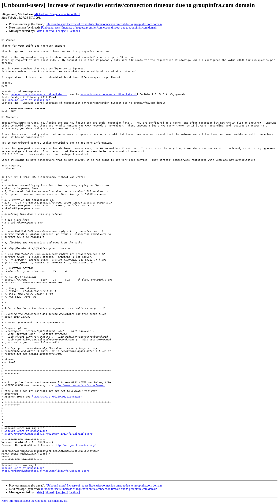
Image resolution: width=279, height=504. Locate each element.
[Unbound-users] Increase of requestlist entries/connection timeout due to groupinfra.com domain (104, 24)
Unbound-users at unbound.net (26, 430)
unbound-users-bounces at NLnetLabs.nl (39, 94)
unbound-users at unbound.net (29, 100)
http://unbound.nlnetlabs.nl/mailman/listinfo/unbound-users (49, 433)
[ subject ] (62, 31)
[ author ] (74, 31)
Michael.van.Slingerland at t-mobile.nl (57, 14)
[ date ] (39, 31)
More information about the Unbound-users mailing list (34, 500)
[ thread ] (50, 31)
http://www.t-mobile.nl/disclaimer (80, 385)
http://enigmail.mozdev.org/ (75, 445)
